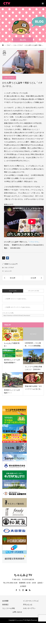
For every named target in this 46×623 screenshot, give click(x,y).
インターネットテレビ (31, 601)
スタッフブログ (9, 77)
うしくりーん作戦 (8, 608)
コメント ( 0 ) (12, 290)
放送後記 (5, 604)
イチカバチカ (33, 242)
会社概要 (5, 601)
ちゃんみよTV (13, 264)
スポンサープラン (29, 608)
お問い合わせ (17, 612)
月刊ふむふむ (27, 604)
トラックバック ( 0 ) (33, 290)
